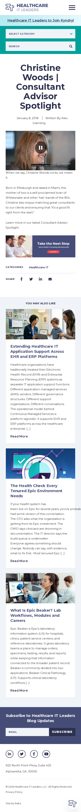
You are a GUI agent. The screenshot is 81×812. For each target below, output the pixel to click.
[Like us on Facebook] (34, 754)
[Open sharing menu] (71, 167)
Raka (18, 803)
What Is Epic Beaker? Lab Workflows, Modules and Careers (35, 615)
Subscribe (62, 732)
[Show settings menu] (64, 167)
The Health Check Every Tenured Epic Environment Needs (36, 490)
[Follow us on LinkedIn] (9, 754)
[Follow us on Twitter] (22, 754)
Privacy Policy (14, 791)
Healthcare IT (39, 267)
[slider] (37, 167)
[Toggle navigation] (70, 7)
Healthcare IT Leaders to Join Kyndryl (40, 20)
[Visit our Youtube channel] (46, 754)
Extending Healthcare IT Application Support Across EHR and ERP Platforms (37, 351)
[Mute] (57, 167)
